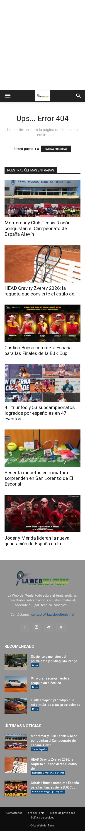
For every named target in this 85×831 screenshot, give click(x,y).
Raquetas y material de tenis (48, 772)
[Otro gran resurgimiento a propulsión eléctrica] (16, 684)
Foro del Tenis (35, 813)
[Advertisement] (42, 44)
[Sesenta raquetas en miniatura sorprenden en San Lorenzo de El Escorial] (42, 448)
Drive (35, 665)
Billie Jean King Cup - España (47, 791)
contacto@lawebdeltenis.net (52, 614)
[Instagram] (36, 627)
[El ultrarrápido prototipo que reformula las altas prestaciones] (16, 706)
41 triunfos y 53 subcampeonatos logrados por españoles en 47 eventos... (40, 413)
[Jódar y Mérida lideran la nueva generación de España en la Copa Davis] (42, 513)
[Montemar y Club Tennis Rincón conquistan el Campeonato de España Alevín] (42, 198)
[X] (61, 627)
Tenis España (39, 749)
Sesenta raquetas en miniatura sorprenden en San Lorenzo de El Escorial (39, 478)
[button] (7, 96)
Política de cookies (42, 817)
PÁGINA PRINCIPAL (56, 149)
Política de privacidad (62, 813)
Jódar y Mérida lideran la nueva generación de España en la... (37, 540)
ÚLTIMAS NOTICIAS (23, 725)
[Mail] (48, 627)
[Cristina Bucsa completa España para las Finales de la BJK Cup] (42, 323)
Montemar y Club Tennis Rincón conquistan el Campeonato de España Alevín (37, 228)
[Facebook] (24, 627)
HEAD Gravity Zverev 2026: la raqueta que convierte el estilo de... (41, 291)
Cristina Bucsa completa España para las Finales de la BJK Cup (38, 350)
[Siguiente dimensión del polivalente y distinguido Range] (16, 662)
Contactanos (14, 813)
